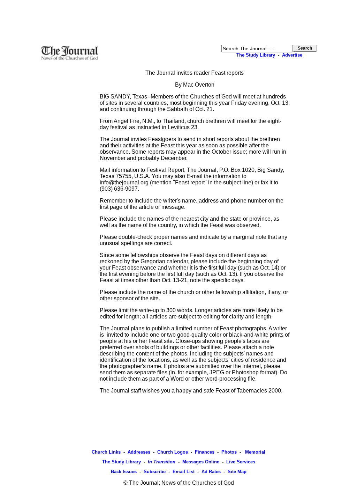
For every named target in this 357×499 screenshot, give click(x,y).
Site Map (237, 471)
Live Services (240, 461)
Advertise (292, 55)
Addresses (139, 452)
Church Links (106, 452)
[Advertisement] (178, 22)
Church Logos (172, 452)
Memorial (254, 452)
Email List (184, 471)
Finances (204, 452)
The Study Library (255, 55)
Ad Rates (211, 471)
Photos (229, 452)
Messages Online (200, 461)
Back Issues (124, 471)
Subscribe (155, 471)
